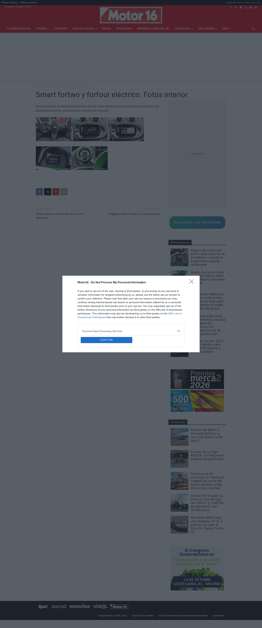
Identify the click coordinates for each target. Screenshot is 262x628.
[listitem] (131, 305)
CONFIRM (106, 365)
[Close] (192, 256)
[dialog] (131, 314)
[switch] (175, 313)
